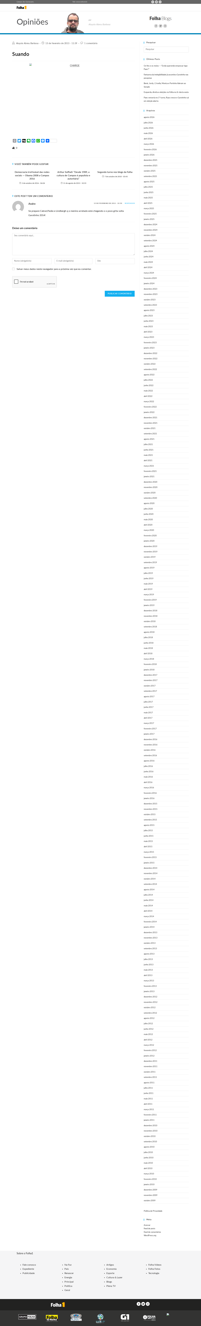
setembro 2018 (150, 627)
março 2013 (149, 981)
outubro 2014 (150, 879)
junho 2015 (148, 836)
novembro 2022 (150, 359)
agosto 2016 (149, 761)
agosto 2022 (149, 375)
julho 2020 (148, 509)
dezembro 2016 (150, 740)
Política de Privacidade (153, 1211)
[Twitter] (156, 1)
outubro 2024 (150, 235)
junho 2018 (148, 643)
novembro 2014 (150, 873)
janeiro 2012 (149, 1056)
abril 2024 (148, 268)
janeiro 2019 (149, 605)
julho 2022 (148, 380)
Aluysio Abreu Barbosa (27, 43)
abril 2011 (148, 1104)
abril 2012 (148, 1040)
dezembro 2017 (150, 675)
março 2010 (149, 1174)
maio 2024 (148, 262)
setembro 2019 (150, 563)
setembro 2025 (150, 176)
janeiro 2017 (149, 734)
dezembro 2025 (150, 160)
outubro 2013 (150, 943)
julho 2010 (148, 1152)
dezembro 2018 (150, 611)
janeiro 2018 (149, 670)
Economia (111, 1269)
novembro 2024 (150, 230)
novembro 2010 (150, 1131)
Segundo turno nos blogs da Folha (114, 172)
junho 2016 (148, 772)
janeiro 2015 (149, 863)
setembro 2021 (150, 434)
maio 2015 (148, 841)
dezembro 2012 (150, 997)
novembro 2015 (150, 809)
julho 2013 (148, 959)
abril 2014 (148, 911)
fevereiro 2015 (150, 857)
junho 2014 (148, 900)
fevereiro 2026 (150, 150)
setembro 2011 (150, 1077)
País (66, 1269)
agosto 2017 (149, 697)
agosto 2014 (149, 890)
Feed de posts (149, 1229)
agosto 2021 (149, 439)
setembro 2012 (150, 1013)
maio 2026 (148, 133)
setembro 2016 (150, 756)
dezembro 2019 (150, 546)
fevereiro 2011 (150, 1115)
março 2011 (149, 1110)
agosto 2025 (149, 182)
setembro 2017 (150, 691)
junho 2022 (148, 386)
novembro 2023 (150, 294)
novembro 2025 (150, 166)
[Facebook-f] (152, 1)
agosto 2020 (149, 503)
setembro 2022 (150, 369)
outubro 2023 (150, 300)
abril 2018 (148, 654)
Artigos (110, 1265)
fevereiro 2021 (150, 471)
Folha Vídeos (154, 1265)
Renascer (69, 1273)
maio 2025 (148, 198)
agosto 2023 (149, 310)
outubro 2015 (150, 815)
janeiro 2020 (149, 541)
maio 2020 (148, 520)
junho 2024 (148, 257)
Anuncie (84, 2)
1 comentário (90, 43)
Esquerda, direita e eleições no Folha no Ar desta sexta (166, 92)
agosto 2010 (149, 1147)
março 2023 (149, 337)
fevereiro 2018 (150, 664)
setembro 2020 (150, 498)
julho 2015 (148, 831)
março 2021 (149, 466)
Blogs (109, 1282)
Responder (130, 203)
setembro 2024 (150, 241)
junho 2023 (148, 321)
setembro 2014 (150, 884)
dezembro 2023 (150, 289)
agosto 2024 (149, 246)
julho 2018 (148, 638)
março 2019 (149, 595)
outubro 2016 (150, 750)
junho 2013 (148, 965)
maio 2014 (148, 906)
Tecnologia (153, 1273)
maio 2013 (148, 970)
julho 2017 (148, 702)
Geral (67, 1290)
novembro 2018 (150, 616)
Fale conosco (77, 2)
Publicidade (29, 1273)
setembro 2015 (150, 820)
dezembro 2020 (150, 482)
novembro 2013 (150, 938)
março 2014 (149, 917)
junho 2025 (148, 192)
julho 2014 (148, 895)
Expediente (28, 1269)
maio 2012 (148, 1034)
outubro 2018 (150, 621)
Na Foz (68, 1265)
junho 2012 (148, 1029)
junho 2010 (148, 1158)
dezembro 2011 (150, 1061)
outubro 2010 (150, 1136)
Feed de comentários (152, 1232)
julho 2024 (148, 251)
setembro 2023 (150, 305)
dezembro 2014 (150, 868)
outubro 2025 (150, 171)
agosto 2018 (149, 632)
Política (68, 1286)
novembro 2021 (150, 423)
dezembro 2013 (150, 933)
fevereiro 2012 (150, 1050)
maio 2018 (148, 648)
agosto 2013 (149, 954)
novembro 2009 (150, 1195)
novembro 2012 (150, 1002)
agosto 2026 (149, 117)
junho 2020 (148, 514)
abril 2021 (148, 461)
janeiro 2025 (149, 219)
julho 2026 (148, 123)
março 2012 (149, 1045)
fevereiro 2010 (150, 1179)
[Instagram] (160, 1)
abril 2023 (148, 332)
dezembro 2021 (150, 418)
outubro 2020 (150, 493)
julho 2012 (148, 1024)
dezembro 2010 (150, 1126)
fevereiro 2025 (150, 214)
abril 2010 (148, 1168)
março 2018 (149, 659)
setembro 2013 (150, 949)
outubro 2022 (150, 364)
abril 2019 (148, 589)
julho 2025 (148, 187)
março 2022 (149, 402)
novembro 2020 (150, 487)
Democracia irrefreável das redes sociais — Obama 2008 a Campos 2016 (32, 175)
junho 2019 (148, 579)
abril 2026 (148, 139)
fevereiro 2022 (150, 407)
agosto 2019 (149, 568)
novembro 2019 (150, 552)
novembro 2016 (150, 745)
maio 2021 (148, 455)
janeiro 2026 (149, 155)
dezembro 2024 (150, 225)
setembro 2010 (150, 1142)
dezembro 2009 (150, 1190)
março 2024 (149, 273)
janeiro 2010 (149, 1185)
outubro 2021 (150, 428)
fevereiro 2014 (150, 922)
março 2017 (149, 723)
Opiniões (32, 22)
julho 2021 (148, 444)
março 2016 (149, 788)
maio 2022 (148, 391)
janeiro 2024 (149, 284)
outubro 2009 (150, 1201)
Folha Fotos (154, 1269)
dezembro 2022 (150, 353)
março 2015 (149, 852)
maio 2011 (148, 1099)
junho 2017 (148, 707)
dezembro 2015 (150, 804)
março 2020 (149, 530)
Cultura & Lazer (114, 1277)
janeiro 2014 (149, 927)
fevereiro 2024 (150, 278)
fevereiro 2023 (150, 343)
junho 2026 (148, 128)
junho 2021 (148, 450)
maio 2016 (148, 777)
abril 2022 (148, 396)
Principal (69, 1282)
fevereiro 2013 (150, 986)
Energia (68, 1277)
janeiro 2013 (149, 992)
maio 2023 (148, 327)
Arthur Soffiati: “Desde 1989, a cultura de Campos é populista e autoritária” (73, 175)
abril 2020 (148, 525)
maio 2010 (148, 1163)
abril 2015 (148, 847)
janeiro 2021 (149, 477)
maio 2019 (148, 584)
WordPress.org (150, 1236)
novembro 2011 (150, 1067)
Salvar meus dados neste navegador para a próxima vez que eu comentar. (54, 269)
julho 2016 (148, 766)
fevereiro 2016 (150, 793)
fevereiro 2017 (150, 729)
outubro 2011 (150, 1072)
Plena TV (111, 1286)
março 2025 (149, 209)
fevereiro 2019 (150, 600)
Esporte (110, 1273)
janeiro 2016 (149, 798)
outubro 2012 (150, 1008)
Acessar (147, 1225)
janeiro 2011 (149, 1120)
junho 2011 (148, 1093)
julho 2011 (148, 1088)
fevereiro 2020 (150, 536)
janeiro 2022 (149, 412)
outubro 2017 (150, 686)
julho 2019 (148, 573)
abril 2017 (148, 718)
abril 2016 (148, 782)
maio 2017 (148, 713)
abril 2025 (148, 203)
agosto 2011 (149, 1083)
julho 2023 (148, 316)
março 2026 (149, 144)
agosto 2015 (149, 825)
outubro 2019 (150, 557)
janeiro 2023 (149, 348)
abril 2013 (148, 975)
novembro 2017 (150, 680)
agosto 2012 (149, 1018)
